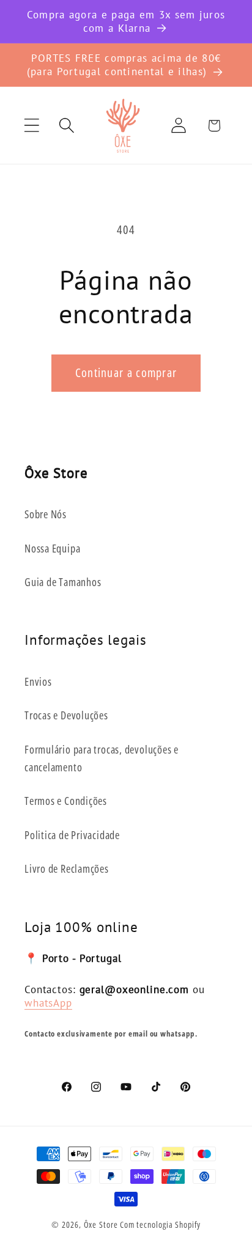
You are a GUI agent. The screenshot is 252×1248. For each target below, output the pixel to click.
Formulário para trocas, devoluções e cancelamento (101, 758)
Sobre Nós (45, 514)
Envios (38, 681)
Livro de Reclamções (66, 868)
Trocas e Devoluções (66, 715)
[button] (31, 125)
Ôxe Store (101, 1224)
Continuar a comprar (126, 372)
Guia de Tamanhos (62, 581)
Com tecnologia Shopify (160, 1224)
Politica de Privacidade (72, 835)
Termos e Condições (65, 800)
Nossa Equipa (52, 548)
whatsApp (48, 1003)
